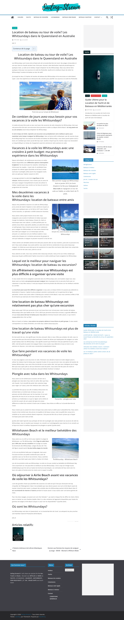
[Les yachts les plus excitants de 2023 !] (89, 125)
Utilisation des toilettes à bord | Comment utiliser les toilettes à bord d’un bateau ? (106, 238)
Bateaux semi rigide (69, 17)
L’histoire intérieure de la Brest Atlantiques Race (27, 549)
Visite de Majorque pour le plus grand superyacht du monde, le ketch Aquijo (104, 136)
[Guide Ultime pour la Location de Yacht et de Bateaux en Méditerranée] (99, 74)
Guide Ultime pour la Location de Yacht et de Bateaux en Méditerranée (98, 103)
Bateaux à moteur (85, 17)
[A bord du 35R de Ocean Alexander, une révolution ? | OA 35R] (89, 150)
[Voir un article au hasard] (111, 17)
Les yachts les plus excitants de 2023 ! (102, 124)
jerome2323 (25, 40)
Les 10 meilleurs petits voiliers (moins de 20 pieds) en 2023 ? (90, 251)
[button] (101, 17)
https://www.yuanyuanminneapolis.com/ (94, 606)
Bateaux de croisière (41, 17)
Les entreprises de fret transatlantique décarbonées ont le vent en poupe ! (90, 238)
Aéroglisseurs (88, 164)
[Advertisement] (99, 36)
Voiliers (20, 17)
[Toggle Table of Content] (33, 48)
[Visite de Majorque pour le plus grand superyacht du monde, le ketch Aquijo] (89, 137)
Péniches (86, 182)
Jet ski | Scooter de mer (91, 179)
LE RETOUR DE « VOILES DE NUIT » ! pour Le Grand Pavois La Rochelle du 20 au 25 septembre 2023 (106, 225)
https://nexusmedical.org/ (19, 559)
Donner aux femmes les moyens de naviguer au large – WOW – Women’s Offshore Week (63, 549)
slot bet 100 (85, 604)
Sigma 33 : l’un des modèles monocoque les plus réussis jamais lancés (90, 261)
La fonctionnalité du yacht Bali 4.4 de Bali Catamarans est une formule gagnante (106, 260)
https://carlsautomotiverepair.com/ (92, 597)
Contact (97, 17)
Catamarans (55, 17)
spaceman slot (86, 602)
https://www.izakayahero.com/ (91, 599)
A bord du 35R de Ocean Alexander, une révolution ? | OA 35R (104, 148)
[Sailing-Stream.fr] (12, 17)
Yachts (28, 17)
